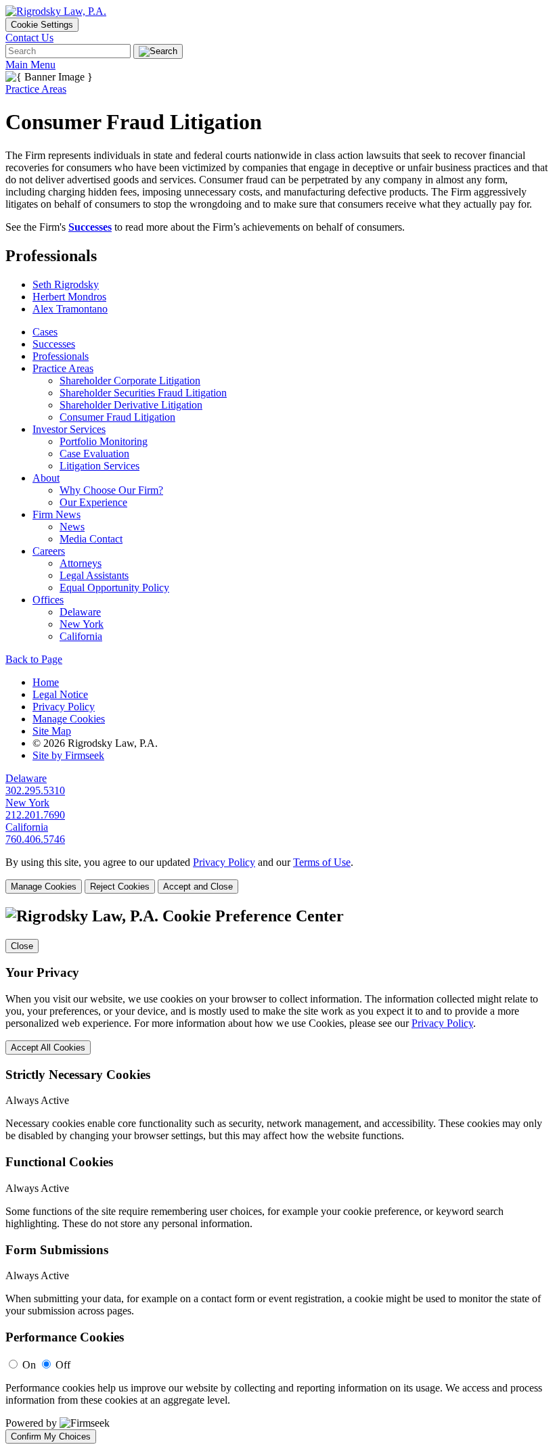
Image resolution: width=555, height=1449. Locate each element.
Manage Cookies (68, 718)
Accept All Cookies (48, 1047)
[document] (277, 1175)
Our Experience (93, 502)
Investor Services (69, 429)
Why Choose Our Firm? (111, 490)
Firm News (56, 514)
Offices (48, 599)
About (46, 478)
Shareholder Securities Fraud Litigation (143, 392)
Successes (90, 227)
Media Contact (91, 539)
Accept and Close (198, 886)
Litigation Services (99, 466)
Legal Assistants (94, 575)
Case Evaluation (94, 453)
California (81, 636)
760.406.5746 (35, 839)
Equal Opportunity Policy (114, 587)
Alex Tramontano (70, 309)
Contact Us (29, 37)
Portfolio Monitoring (104, 441)
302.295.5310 (35, 790)
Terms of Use (322, 862)
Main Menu (30, 64)
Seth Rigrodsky (65, 284)
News (72, 526)
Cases (45, 332)
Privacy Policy (63, 706)
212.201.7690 (35, 815)
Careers (48, 551)
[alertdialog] (277, 1175)
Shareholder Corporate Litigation (130, 380)
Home (45, 682)
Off (63, 1365)
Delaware (80, 612)
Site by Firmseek (68, 755)
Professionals (60, 356)
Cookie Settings (42, 25)
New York (82, 624)
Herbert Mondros (69, 296)
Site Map (51, 731)
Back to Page (33, 659)
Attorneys (81, 563)
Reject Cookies (120, 886)
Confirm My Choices (51, 1436)
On (29, 1365)
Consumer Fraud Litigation (117, 417)
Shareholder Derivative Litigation (131, 405)
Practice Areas (35, 89)
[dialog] (277, 875)
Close (22, 946)
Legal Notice (60, 694)
